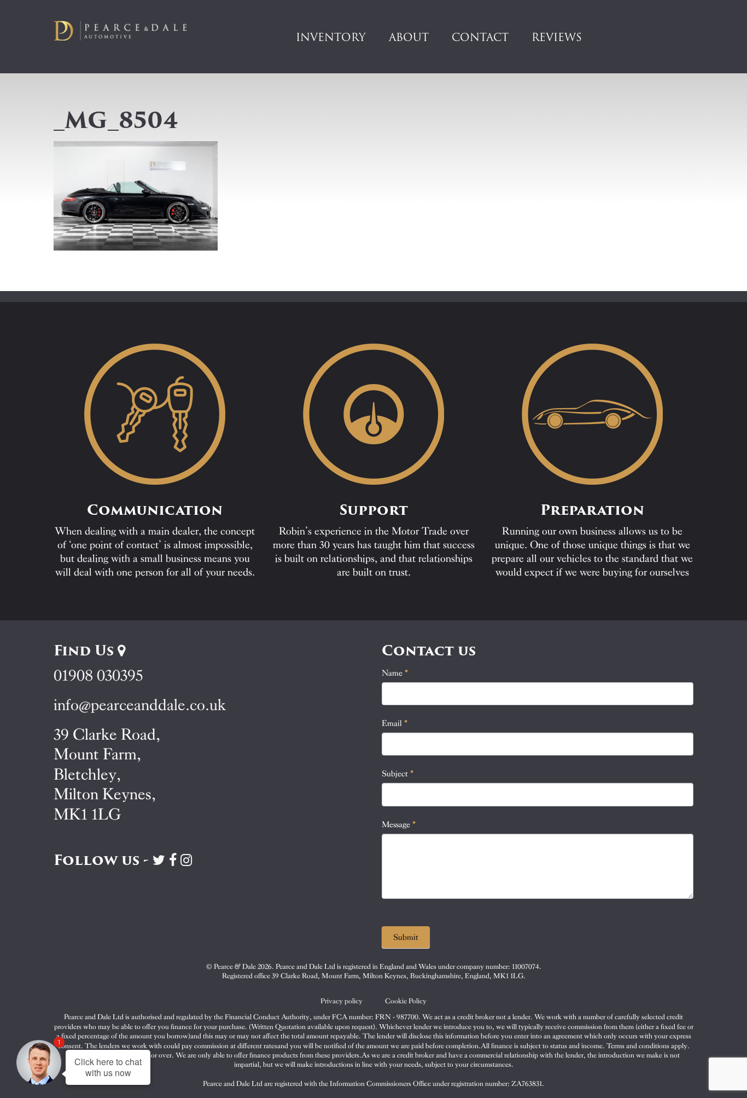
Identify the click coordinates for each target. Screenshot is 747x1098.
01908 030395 (98, 675)
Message (399, 824)
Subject (398, 774)
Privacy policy (341, 1001)
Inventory (331, 37)
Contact (480, 37)
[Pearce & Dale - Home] (127, 30)
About (409, 37)
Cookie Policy (406, 1001)
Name (395, 673)
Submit (405, 937)
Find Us (86, 650)
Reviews (557, 37)
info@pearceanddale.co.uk (140, 704)
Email (395, 723)
